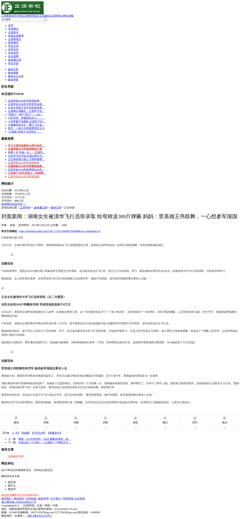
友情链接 (31, 498)
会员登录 (79, 498)
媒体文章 (13, 69)
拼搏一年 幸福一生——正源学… (26, 152)
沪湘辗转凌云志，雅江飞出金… (26, 124)
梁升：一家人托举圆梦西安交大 (26, 128)
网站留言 (19, 498)
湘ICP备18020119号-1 (40, 515)
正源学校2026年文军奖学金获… (26, 104)
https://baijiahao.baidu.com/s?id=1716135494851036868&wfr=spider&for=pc (60, 231)
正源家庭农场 (9, 15)
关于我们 (55, 498)
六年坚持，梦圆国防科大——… (26, 118)
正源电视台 (56, 15)
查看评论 (54, 433)
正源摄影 (44, 15)
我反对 (12, 489)
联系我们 (6, 498)
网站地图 (68, 15)
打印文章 (38, 433)
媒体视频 (13, 72)
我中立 (12, 485)
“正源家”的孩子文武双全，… (25, 131)
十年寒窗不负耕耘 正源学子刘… (26, 121)
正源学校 (25, 207)
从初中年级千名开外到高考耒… (26, 107)
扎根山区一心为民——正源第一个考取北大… (44, 442)
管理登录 (68, 498)
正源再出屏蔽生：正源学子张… (26, 111)
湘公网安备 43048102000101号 (18, 502)
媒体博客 (13, 79)
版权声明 (43, 498)
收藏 (25, 433)
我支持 (12, 482)
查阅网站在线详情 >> (13, 204)
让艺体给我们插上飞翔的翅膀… (26, 159)
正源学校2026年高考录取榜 (23, 100)
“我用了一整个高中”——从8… (25, 114)
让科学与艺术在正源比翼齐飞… (26, 155)
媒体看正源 (40, 207)
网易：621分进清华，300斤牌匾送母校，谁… (44, 439)
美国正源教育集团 (28, 15)
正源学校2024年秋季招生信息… (26, 169)
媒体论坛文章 (16, 76)
